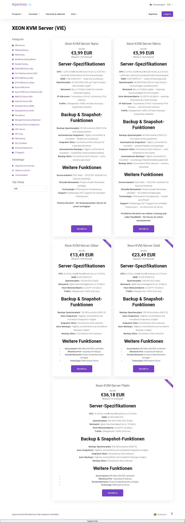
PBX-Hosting (20, 139)
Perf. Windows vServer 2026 (26, 73)
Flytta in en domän (22, 170)
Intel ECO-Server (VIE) (23, 101)
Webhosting (19, 55)
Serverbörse (20, 115)
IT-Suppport (19, 153)
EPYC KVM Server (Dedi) (24, 83)
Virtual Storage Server (24, 148)
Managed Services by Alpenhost (28, 120)
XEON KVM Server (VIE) (24, 69)
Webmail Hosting (21, 50)
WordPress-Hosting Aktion (25, 59)
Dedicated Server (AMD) (24, 106)
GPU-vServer (20, 129)
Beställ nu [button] (81, 229)
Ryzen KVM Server (22, 87)
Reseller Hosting (21, 64)
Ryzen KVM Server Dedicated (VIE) (28, 92)
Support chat (92, 521)
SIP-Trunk (19, 134)
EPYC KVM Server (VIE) (24, 78)
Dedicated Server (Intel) (24, 111)
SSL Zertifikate (21, 143)
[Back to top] (172, 514)
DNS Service (20, 45)
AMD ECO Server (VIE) (23, 97)
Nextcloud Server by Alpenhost (27, 125)
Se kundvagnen (21, 175)
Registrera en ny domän (24, 166)
